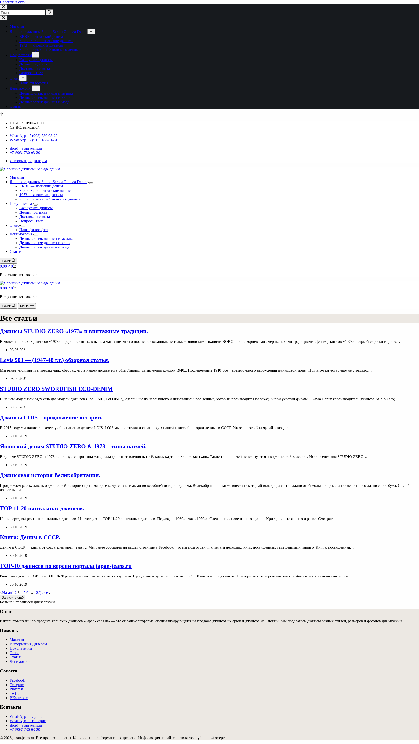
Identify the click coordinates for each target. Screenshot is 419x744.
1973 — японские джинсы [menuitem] (41, 45)
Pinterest (16, 689)
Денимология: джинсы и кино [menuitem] (44, 98)
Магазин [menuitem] (17, 26)
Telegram (17, 685)
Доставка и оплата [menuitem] (34, 68)
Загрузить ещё (13, 597)
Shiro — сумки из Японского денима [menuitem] (49, 50)
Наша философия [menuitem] (33, 83)
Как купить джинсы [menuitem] (36, 60)
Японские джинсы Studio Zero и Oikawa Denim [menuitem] (48, 32)
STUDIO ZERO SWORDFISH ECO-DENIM (56, 389)
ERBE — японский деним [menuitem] (41, 36)
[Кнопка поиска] (49, 12)
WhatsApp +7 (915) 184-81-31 (33, 140)
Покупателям (21, 648)
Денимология (21, 661)
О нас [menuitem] (14, 78)
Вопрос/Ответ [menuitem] (31, 73)
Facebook (17, 680)
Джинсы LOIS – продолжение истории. (51, 417)
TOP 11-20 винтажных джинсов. (42, 508)
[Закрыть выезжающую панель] (3, 17)
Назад (7, 593)
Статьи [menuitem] (15, 106)
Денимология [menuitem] (21, 88)
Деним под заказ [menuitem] (33, 64)
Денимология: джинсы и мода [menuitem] (44, 102)
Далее (43, 593)
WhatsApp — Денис (26, 716)
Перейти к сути (13, 2)
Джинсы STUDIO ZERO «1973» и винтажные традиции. (74, 331)
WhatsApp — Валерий (28, 721)
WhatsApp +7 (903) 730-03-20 (33, 136)
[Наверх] (2, 115)
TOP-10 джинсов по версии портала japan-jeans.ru (66, 566)
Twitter (15, 693)
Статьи (15, 657)
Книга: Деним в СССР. (30, 537)
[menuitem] (91, 31)
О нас (14, 653)
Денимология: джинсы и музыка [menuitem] (46, 93)
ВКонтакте (19, 698)
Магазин (17, 640)
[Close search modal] (3, 6)
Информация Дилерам (28, 161)
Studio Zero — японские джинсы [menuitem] (46, 41)
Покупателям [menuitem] (21, 55)
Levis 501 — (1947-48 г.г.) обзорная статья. (54, 360)
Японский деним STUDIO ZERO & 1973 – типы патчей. (73, 446)
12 (36, 593)
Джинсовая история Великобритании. (50, 475)
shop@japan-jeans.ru (26, 148)
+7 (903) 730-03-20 (25, 153)
